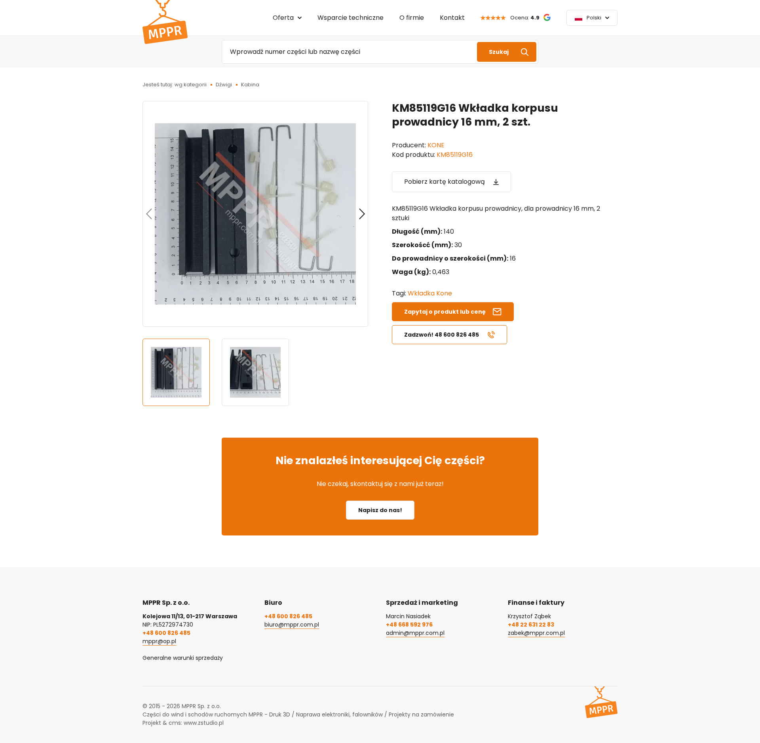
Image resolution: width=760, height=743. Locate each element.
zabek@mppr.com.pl (536, 633)
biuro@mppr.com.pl (291, 625)
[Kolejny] (362, 214)
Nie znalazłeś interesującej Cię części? (380, 460)
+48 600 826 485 (166, 633)
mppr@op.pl (159, 641)
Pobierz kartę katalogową (444, 181)
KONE (436, 145)
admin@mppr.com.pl (415, 633)
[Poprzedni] (149, 214)
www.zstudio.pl (204, 723)
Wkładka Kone (430, 293)
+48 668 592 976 (409, 625)
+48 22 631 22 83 (531, 625)
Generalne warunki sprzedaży (182, 658)
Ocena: (525, 17)
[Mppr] (165, 22)
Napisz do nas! (380, 510)
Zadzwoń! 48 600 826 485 (441, 335)
